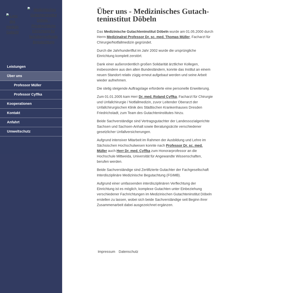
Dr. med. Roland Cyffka (158, 97)
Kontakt (13, 113)
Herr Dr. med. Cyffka (133, 151)
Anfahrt (13, 122)
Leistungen (16, 67)
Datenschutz (128, 252)
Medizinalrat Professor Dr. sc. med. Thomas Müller (148, 37)
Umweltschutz (19, 131)
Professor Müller (27, 85)
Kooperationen (19, 104)
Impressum (106, 252)
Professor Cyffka (28, 94)
